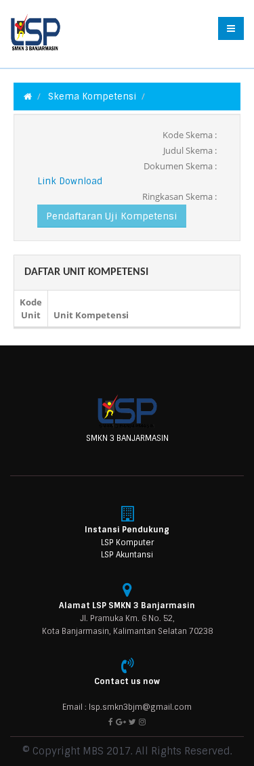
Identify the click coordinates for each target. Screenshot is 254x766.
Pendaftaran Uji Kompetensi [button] (111, 216)
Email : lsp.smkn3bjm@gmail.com (127, 707)
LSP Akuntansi (127, 554)
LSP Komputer (127, 542)
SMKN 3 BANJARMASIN (127, 438)
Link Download (69, 181)
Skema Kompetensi (92, 96)
